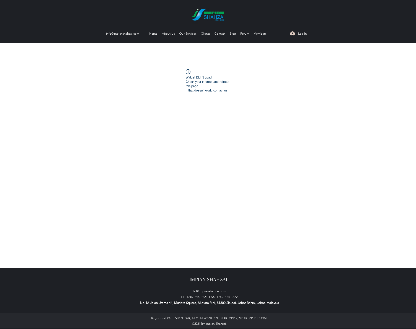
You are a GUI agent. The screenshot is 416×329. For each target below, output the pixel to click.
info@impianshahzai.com (122, 33)
